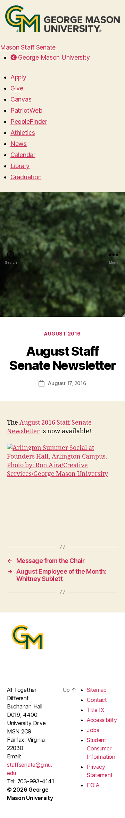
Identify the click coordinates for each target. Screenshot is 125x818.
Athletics (22, 132)
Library (20, 165)
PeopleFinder (28, 121)
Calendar (22, 154)
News (18, 143)
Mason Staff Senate (28, 47)
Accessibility (102, 719)
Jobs (93, 729)
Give (16, 88)
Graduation (25, 177)
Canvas (20, 99)
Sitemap (97, 689)
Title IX (95, 709)
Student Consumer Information (101, 748)
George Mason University (53, 57)
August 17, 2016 (67, 383)
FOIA (93, 785)
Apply (18, 77)
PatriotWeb (26, 110)
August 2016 (62, 334)
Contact (97, 699)
